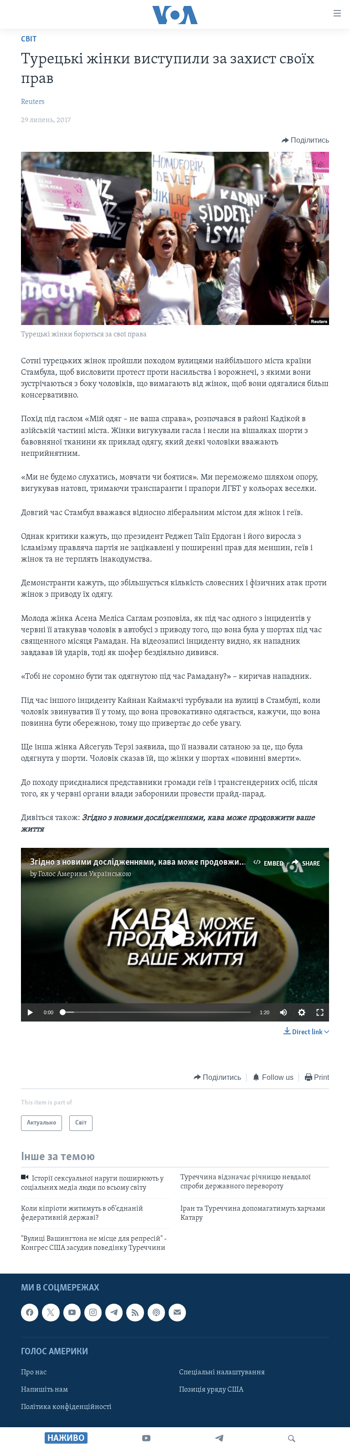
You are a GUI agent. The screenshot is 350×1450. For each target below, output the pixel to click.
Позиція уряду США (211, 1389)
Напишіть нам (44, 1389)
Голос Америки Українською (84, 874)
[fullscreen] (320, 1012)
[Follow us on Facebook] (29, 1312)
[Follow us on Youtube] (72, 1312)
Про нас (33, 1372)
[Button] (305, 140)
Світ (29, 40)
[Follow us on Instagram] (93, 1312)
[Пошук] (291, 1438)
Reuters (33, 102)
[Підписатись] (177, 1312)
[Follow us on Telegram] (114, 1312)
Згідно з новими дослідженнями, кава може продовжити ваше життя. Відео (175, 862)
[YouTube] (146, 1438)
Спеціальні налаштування (222, 1372)
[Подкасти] (156, 1312)
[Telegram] (219, 1438)
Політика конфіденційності (66, 1407)
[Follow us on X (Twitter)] (50, 1312)
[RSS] (135, 1312)
